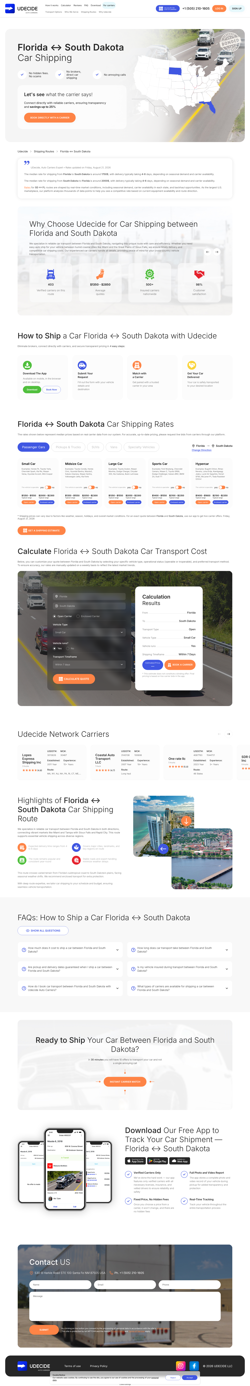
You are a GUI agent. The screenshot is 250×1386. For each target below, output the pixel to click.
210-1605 (196, 8)
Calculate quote (76, 678)
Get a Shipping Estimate (44, 530)
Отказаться (173, 1377)
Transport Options (53, 12)
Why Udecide (105, 12)
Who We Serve (71, 12)
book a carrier (183, 664)
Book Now (51, 389)
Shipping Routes (88, 12)
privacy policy (163, 1328)
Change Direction (201, 450)
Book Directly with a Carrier (49, 117)
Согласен (189, 1377)
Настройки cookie (125, 1384)
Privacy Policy (117, 1331)
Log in (219, 8)
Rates (27, 187)
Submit (44, 1329)
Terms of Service (137, 1331)
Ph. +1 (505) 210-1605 (129, 1273)
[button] (208, 252)
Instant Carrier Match (125, 1081)
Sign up (237, 8)
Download (32, 389)
